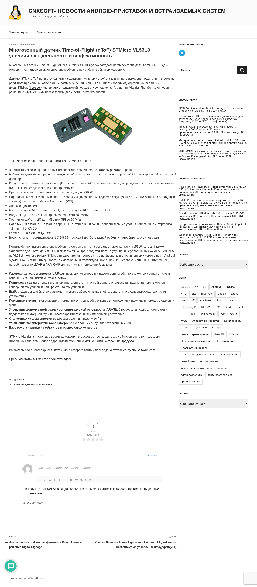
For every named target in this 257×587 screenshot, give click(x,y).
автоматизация (209, 361)
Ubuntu (240, 307)
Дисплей (201, 327)
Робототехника (229, 354)
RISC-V (205, 307)
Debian (221, 293)
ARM (184, 293)
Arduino (230, 287)
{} (86, 479)
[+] (90, 479)
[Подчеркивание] (50, 480)
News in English (19, 32)
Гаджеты (186, 327)
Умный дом (188, 361)
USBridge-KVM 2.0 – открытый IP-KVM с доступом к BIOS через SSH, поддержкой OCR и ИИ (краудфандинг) (212, 215)
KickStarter (205, 300)
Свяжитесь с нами (49, 32)
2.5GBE (185, 287)
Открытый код (225, 341)
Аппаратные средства (205, 320)
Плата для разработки (194, 347)
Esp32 (234, 293)
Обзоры (234, 334)
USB (183, 314)
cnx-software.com (143, 350)
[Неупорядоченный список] (65, 480)
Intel (183, 300)
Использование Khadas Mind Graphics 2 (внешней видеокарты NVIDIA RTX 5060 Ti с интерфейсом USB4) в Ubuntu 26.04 (213, 226)
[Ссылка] (81, 480)
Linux (220, 300)
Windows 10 (208, 314)
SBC (217, 307)
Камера (216, 327)
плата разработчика (220, 374)
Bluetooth (207, 293)
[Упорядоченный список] (60, 480)
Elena (31, 44)
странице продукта (121, 341)
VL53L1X (94, 83)
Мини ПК (219, 334)
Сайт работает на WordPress (26, 578)
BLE (194, 293)
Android (216, 287)
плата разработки (192, 374)
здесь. (68, 359)
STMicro (19, 384)
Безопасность (232, 320)
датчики (19, 379)
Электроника (44, 384)
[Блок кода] (76, 480)
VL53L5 (35, 87)
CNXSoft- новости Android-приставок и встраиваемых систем (127, 10)
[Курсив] (44, 480)
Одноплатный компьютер (196, 341)
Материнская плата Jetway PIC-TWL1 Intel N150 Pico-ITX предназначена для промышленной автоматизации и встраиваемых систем (213, 142)
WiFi (193, 314)
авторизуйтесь (153, 455)
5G (205, 287)
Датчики (30, 384)
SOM (228, 307)
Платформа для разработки (198, 354)
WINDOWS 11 (229, 314)
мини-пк (222, 368)
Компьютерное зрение (195, 334)
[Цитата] (71, 480)
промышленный (191, 381)
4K (196, 287)
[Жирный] (39, 480)
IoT (193, 300)
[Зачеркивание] (55, 480)
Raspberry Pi (188, 307)
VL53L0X (78, 83)
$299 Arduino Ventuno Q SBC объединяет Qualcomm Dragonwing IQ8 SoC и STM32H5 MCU (211, 109)
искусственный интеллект (196, 368)
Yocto (184, 320)
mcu (231, 300)
